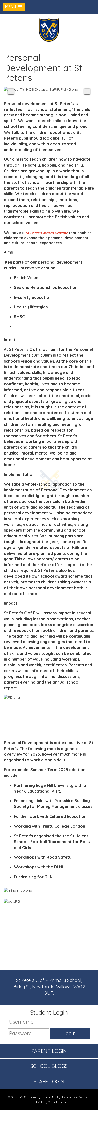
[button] (14, 7)
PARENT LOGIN (49, 1051)
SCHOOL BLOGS (49, 1066)
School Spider (57, 1102)
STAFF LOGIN (49, 1081)
